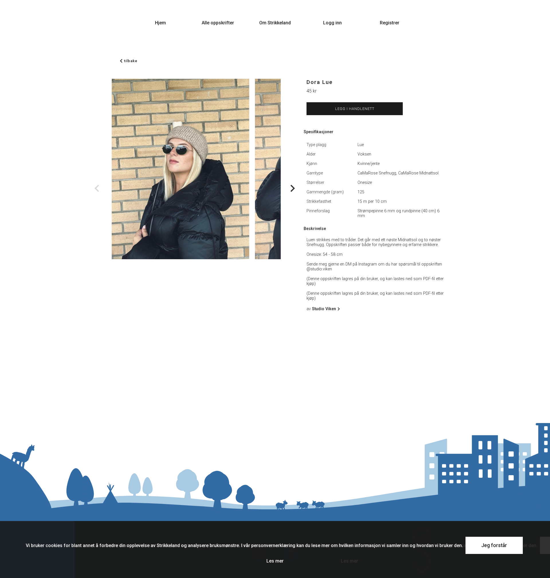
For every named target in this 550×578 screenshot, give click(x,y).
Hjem (160, 22)
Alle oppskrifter (218, 22)
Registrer (389, 22)
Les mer (275, 561)
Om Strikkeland (275, 22)
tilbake (131, 61)
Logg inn (332, 22)
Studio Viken (324, 308)
